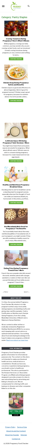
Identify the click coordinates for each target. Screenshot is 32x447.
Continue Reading (16, 59)
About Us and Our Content (16, 431)
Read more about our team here (17, 340)
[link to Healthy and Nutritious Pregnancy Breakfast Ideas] (16, 174)
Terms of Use (22, 427)
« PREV (5, 292)
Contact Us (16, 439)
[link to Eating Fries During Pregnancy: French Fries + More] (16, 258)
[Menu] (3, 6)
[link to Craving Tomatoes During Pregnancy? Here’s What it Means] (16, 28)
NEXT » (26, 292)
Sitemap (24, 435)
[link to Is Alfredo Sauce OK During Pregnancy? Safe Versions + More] (16, 130)
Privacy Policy (10, 427)
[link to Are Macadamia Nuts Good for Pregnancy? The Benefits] (16, 216)
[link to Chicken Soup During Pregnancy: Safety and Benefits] (16, 72)
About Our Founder (12, 435)
